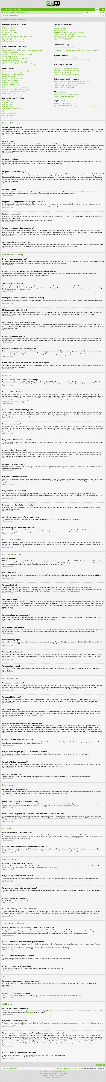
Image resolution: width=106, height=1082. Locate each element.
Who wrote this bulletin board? (63, 103)
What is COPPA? (7, 28)
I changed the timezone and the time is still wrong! (17, 54)
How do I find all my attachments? (64, 96)
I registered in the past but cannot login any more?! (17, 36)
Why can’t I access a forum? (11, 82)
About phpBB (30, 1012)
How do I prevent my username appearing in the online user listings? (22, 50)
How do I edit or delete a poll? (11, 80)
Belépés (13, 12)
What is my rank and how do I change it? (14, 62)
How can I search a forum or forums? (65, 67)
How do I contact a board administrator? (66, 109)
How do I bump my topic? (10, 93)
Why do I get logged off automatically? (13, 40)
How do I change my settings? (11, 49)
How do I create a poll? (9, 76)
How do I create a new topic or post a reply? (15, 71)
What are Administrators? (61, 27)
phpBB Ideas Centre (83, 1023)
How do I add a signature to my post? (13, 74)
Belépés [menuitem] (100, 10)
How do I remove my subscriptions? (65, 87)
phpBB (86, 314)
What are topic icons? (8, 115)
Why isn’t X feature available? (63, 105)
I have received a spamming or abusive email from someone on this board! (76, 50)
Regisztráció (21, 12)
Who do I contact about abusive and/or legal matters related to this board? (76, 107)
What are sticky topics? (9, 112)
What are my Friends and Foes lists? (65, 58)
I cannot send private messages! (64, 47)
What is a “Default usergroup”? (63, 38)
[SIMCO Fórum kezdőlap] (53, 4)
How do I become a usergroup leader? (65, 34)
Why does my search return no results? (66, 69)
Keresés (5, 12)
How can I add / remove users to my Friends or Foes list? (71, 60)
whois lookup (29, 1037)
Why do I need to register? (10, 27)
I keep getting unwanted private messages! (67, 49)
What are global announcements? (12, 108)
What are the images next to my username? (15, 58)
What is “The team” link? (61, 40)
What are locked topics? (9, 114)
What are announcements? (10, 110)
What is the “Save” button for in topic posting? (16, 90)
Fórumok (9, 9)
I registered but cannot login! (10, 32)
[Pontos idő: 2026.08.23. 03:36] (103, 15)
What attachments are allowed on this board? (67, 94)
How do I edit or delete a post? (11, 73)
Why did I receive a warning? (11, 86)
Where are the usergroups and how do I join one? (68, 32)
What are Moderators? (60, 28)
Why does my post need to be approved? (14, 91)
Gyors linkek (3, 10)
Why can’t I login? (7, 34)
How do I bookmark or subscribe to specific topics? (69, 83)
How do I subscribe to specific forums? (65, 85)
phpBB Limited (52, 1011)
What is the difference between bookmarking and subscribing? (72, 81)
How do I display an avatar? (10, 60)
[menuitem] (97, 9)
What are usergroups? (60, 30)
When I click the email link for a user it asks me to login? (19, 64)
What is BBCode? (7, 100)
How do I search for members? (63, 72)
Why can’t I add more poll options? (12, 78)
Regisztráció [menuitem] (103, 10)
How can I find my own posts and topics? (66, 74)
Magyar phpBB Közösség (57, 1075)
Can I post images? (8, 106)
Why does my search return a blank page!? (67, 70)
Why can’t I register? (8, 30)
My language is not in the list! (11, 56)
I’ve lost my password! (9, 38)
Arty (47, 1073)
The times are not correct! (10, 52)
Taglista (19, 9)
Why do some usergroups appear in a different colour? (70, 36)
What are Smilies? (7, 104)
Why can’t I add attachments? (11, 84)
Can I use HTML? (7, 102)
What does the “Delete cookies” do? (13, 42)
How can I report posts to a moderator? (14, 88)
